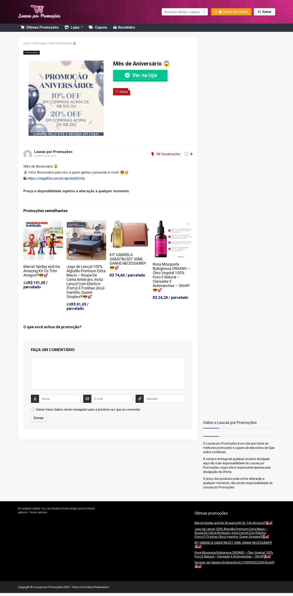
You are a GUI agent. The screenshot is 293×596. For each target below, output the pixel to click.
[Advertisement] (230, 63)
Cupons (100, 27)
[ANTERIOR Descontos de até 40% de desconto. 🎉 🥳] (4, 585)
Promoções (40, 43)
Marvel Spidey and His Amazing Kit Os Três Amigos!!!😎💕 (41, 270)
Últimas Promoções (42, 27)
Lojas (75, 27)
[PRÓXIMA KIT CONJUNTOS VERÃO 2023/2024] (288, 585)
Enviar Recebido (235, 12)
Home (26, 43)
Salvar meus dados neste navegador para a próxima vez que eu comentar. (88, 409)
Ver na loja (144, 75)
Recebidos (126, 27)
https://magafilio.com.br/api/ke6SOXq (56, 178)
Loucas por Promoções (53, 152)
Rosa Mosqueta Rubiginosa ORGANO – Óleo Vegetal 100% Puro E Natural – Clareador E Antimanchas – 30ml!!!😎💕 (171, 277)
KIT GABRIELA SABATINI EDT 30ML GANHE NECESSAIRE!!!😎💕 (128, 261)
